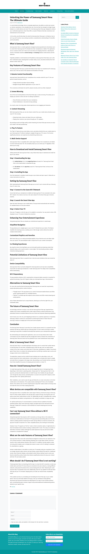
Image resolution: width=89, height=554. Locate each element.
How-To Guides (38, 11)
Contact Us (52, 11)
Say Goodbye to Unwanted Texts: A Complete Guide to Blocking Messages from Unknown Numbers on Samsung (70, 61)
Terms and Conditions (69, 11)
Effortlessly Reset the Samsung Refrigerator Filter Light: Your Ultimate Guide (70, 51)
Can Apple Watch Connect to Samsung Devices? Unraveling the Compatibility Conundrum (70, 34)
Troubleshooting (29, 11)
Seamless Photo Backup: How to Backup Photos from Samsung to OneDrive (68, 28)
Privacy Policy (60, 11)
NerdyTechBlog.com (43, 551)
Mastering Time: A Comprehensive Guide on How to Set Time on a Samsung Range (69, 45)
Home (16, 11)
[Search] (77, 17)
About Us (46, 11)
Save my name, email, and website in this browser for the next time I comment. (29, 522)
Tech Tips (22, 11)
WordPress (55, 551)
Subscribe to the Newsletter (54, 544)
